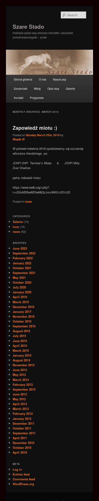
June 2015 (20, 341)
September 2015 (24, 326)
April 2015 (20, 345)
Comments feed (24, 479)
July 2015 (19, 336)
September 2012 (24, 389)
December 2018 (23, 307)
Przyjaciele (37, 98)
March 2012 (21, 408)
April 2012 (20, 404)
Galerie (70, 88)
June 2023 (20, 248)
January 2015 (22, 355)
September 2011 (24, 433)
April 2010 (20, 452)
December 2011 (23, 423)
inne (16, 227)
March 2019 (21, 302)
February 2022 (23, 258)
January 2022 (22, 263)
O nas (42, 79)
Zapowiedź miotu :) (35, 127)
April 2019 (20, 297)
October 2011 (22, 428)
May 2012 (19, 399)
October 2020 (22, 282)
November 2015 (24, 316)
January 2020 (22, 292)
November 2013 (24, 365)
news (28, 201)
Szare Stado (28, 26)
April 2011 (20, 438)
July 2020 (19, 287)
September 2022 (24, 253)
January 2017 (22, 311)
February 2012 (23, 413)
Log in (17, 469)
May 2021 (19, 277)
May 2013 (19, 374)
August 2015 (21, 331)
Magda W (19, 139)
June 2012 (20, 394)
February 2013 (23, 384)
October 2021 (22, 268)
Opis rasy (53, 88)
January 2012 (22, 418)
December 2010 (23, 443)
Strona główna (23, 79)
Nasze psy (59, 79)
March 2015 (21, 350)
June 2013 (20, 370)
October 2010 (22, 447)
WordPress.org (23, 484)
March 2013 (21, 379)
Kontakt (18, 98)
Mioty (37, 88)
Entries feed (21, 474)
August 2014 (21, 360)
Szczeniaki (20, 88)
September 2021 (24, 273)
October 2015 (22, 321)
